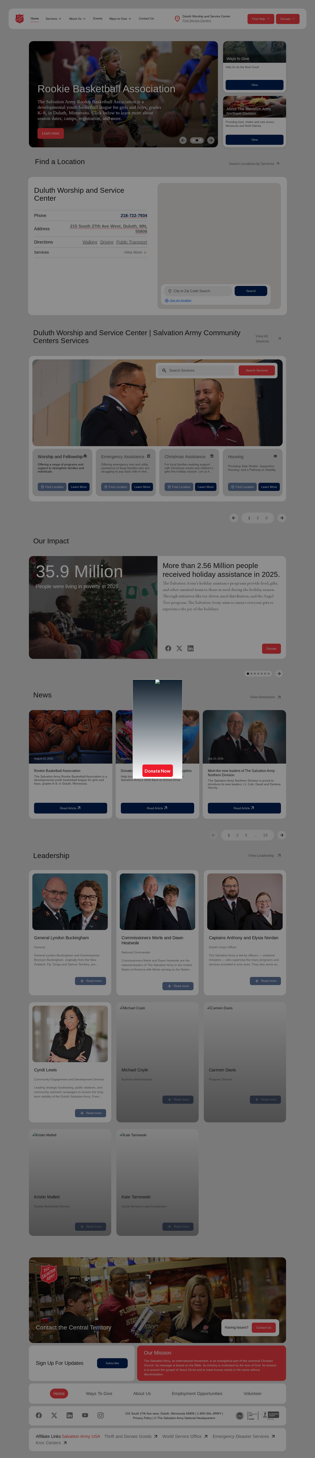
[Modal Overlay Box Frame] (157, 729)
